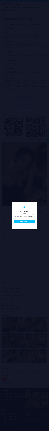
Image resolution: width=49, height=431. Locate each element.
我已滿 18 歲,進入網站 (24, 221)
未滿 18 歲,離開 (24, 225)
